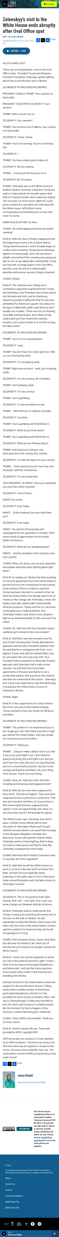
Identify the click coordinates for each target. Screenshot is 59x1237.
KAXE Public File (12, 1202)
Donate (50, 4)
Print (53, 39)
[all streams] (55, 1233)
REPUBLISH (24, 1129)
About (8, 1178)
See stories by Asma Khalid (32, 1082)
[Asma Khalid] (9, 1079)
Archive (8, 1190)
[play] (4, 1233)
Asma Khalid (17, 36)
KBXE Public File (12, 1208)
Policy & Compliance (14, 1196)
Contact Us (10, 1184)
